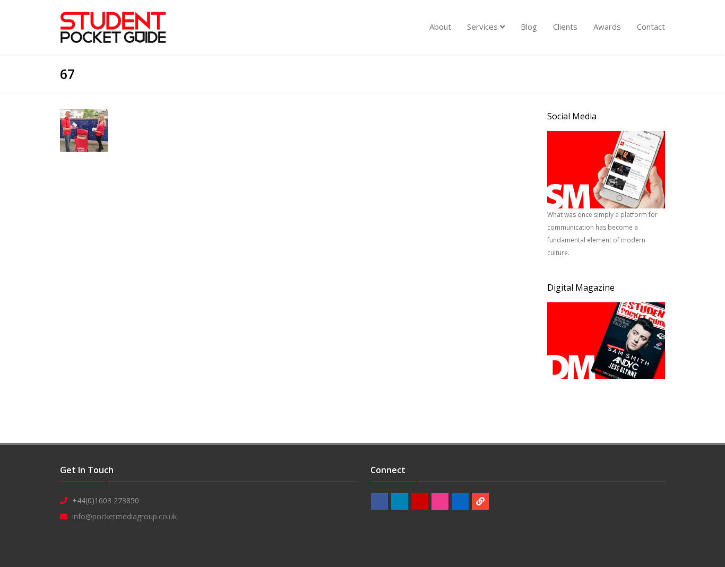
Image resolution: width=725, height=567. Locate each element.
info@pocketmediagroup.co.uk (124, 516)
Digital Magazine (581, 287)
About (440, 26)
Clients (565, 26)
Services (483, 26)
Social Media (572, 116)
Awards (607, 26)
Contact (651, 26)
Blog (529, 26)
